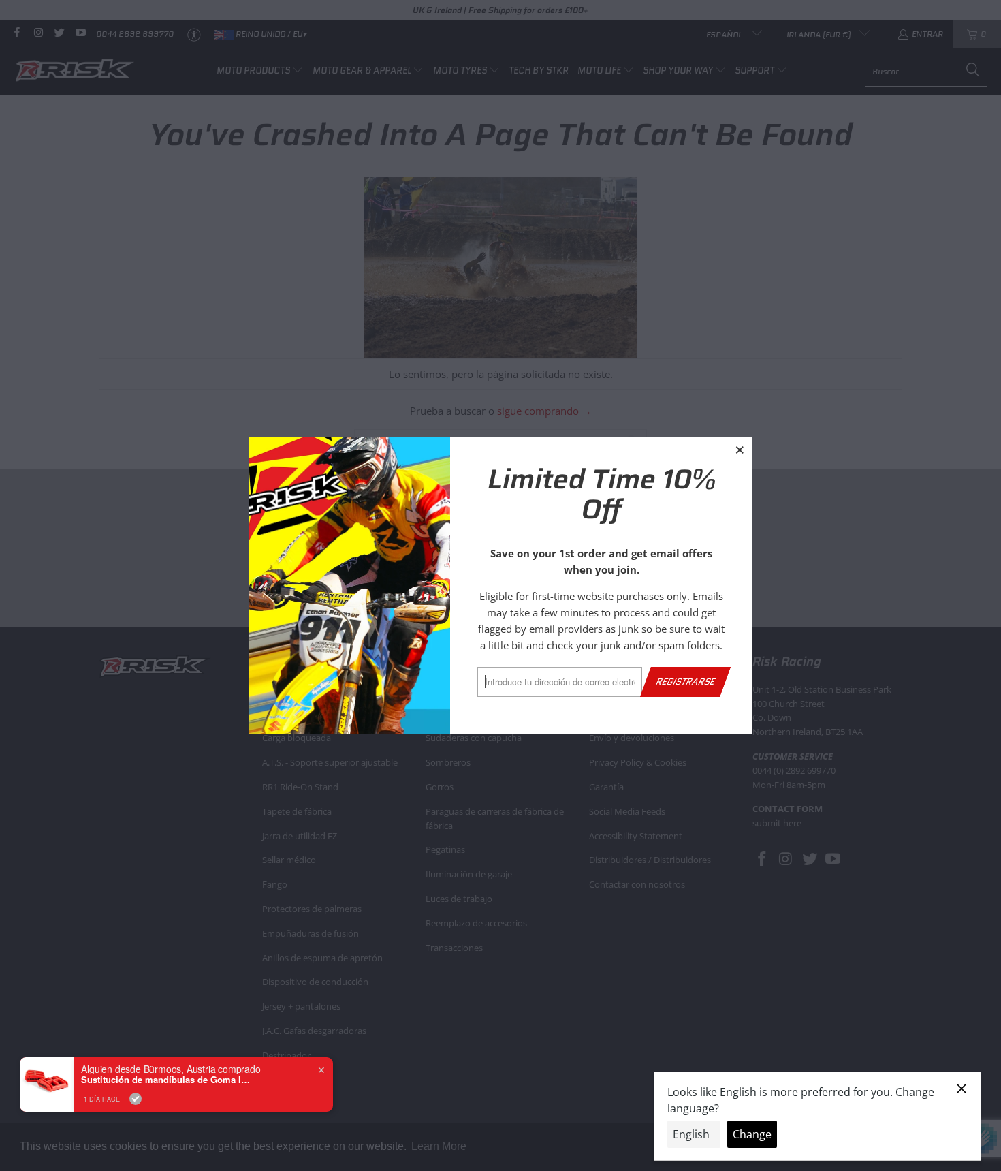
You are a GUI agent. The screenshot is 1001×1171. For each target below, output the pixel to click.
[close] (740, 449)
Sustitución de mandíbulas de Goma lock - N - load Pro (166, 1079)
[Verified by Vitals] (135, 1099)
